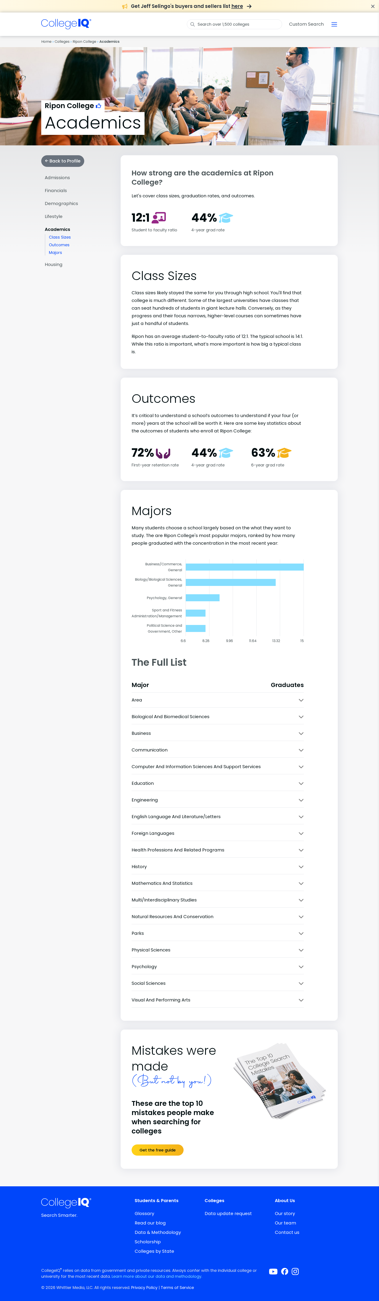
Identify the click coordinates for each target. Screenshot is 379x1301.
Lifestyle (54, 216)
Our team (285, 1223)
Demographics (61, 203)
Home (46, 41)
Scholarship (148, 1242)
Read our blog (150, 1223)
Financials (56, 190)
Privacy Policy (144, 1287)
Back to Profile (64, 161)
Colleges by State (154, 1251)
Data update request (228, 1213)
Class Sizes (60, 237)
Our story (285, 1213)
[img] (66, 27)
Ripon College (84, 41)
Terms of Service (177, 1287)
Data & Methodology (158, 1232)
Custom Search (306, 24)
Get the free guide (157, 1150)
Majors (55, 252)
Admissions (57, 178)
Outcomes (59, 245)
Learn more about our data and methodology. (157, 1276)
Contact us (287, 1232)
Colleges (62, 41)
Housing (54, 264)
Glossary (144, 1213)
